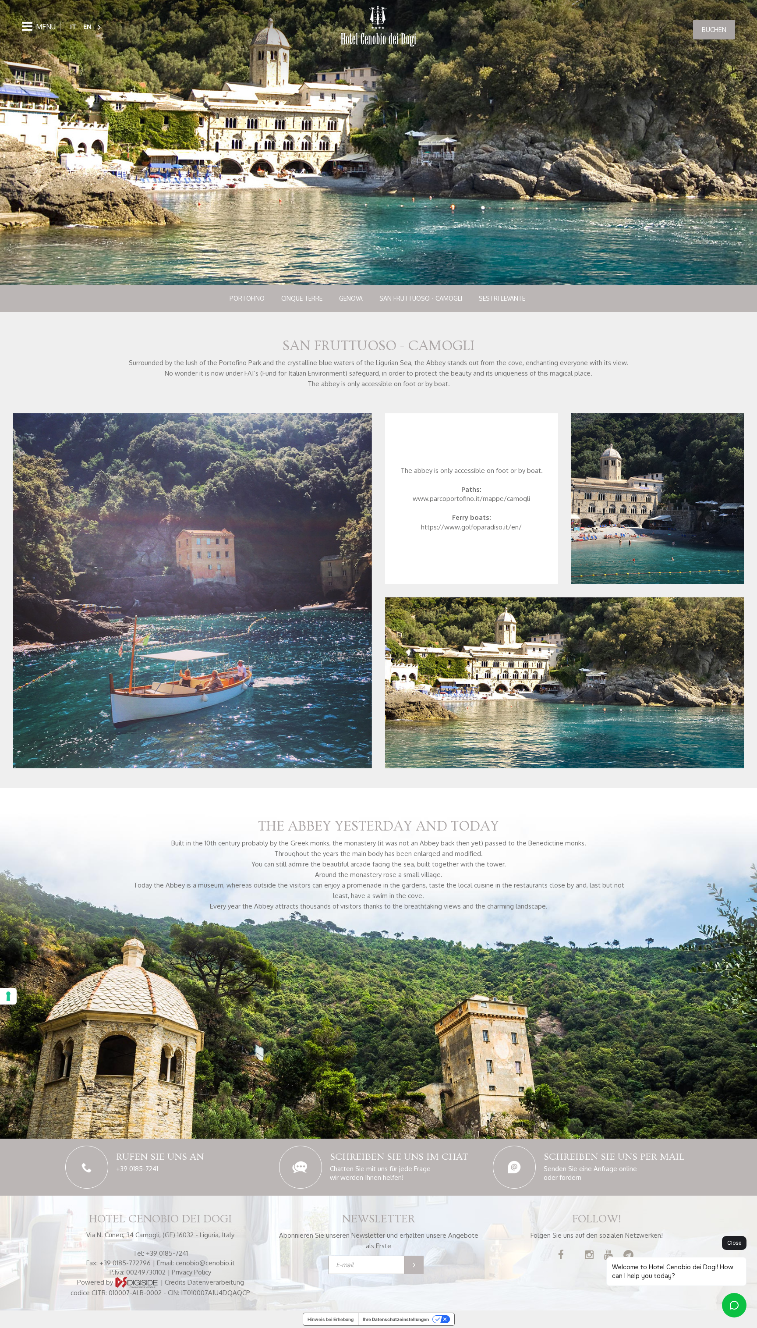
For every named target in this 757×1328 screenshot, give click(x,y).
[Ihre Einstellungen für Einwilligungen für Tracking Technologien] (8, 996)
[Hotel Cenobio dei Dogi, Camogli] (378, 27)
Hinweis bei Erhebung (331, 1319)
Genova (351, 298)
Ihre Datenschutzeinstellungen (396, 1319)
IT (73, 26)
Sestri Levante (502, 298)
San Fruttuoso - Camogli (420, 298)
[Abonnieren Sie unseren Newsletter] (414, 1265)
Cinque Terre (301, 298)
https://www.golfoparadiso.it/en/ (471, 527)
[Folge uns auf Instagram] (589, 1256)
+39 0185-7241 (137, 1169)
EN (87, 26)
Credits (175, 1282)
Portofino (247, 298)
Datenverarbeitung (215, 1282)
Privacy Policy (191, 1272)
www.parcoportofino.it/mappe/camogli (471, 498)
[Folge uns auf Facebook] (561, 1256)
